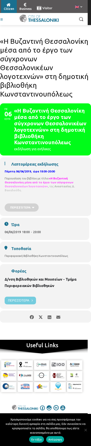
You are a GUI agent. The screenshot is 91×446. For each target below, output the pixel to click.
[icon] (42, 411)
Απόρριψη (55, 439)
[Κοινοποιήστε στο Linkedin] (49, 316)
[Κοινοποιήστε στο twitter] (40, 316)
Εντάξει (36, 439)
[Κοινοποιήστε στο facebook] (32, 316)
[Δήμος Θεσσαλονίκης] (39, 18)
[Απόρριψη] (85, 430)
